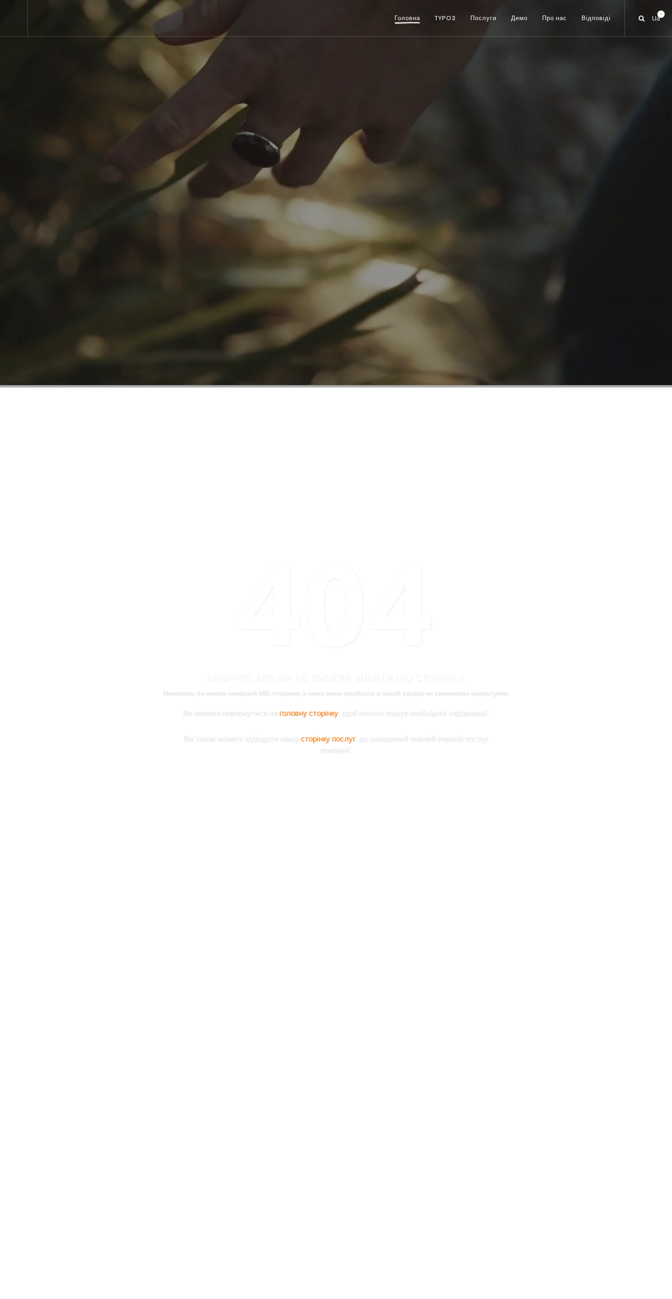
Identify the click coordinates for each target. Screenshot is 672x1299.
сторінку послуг (328, 738)
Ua (655, 16)
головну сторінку (308, 713)
